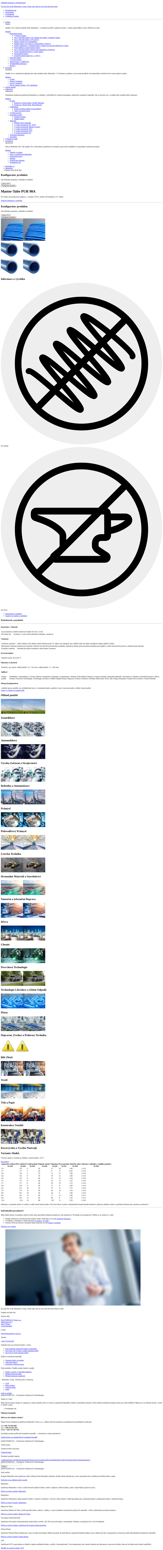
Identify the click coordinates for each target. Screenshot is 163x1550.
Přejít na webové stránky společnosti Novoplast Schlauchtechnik (23, 1525)
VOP (7, 1383)
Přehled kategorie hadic (13, 1374)
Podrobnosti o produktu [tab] (13, 614)
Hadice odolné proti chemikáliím (25, 42)
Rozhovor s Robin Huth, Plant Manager (28, 105)
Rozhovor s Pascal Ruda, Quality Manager (29, 103)
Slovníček (13, 137)
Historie (12, 158)
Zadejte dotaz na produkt (9, 1437)
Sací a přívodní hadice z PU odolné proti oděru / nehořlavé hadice (37, 38)
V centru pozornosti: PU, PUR (25, 125)
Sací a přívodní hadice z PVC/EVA (26, 40)
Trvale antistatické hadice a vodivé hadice (28, 52)
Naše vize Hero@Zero (22, 111)
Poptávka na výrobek (8, 1226)
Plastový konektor (16, 81)
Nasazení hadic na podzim (14, 1360)
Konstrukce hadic (16, 115)
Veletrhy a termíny (16, 152)
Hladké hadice (19, 119)
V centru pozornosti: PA (22, 133)
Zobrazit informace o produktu (11, 201)
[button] (10, 10)
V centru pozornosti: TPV (23, 131)
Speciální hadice (15, 58)
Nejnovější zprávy (16, 156)
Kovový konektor (16, 83)
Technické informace (17, 135)
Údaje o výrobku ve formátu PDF (13, 690)
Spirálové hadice (20, 117)
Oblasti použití (10, 87)
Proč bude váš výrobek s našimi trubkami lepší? (22, 1351)
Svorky (12, 79)
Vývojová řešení (15, 60)
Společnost (9, 141)
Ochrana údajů (10, 1387)
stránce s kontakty (54, 1223)
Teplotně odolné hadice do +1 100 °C (27, 56)
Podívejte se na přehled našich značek (14, 1480)
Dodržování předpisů (17, 160)
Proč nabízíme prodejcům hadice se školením (21, 1349)
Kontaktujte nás (15, 162)
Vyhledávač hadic (11, 139)
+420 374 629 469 (7, 1341)
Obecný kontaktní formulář (27, 1437)
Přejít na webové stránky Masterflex (13, 1491)
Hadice (7, 22)
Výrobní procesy (16, 113)
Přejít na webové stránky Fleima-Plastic (14, 1537)
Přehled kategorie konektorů (15, 1376)
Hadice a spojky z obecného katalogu (18, 1372)
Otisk (7, 1389)
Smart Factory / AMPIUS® (19, 62)
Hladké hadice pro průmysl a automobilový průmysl (32, 44)
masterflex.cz (10, 166)
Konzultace (5, 1162)
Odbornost (9, 89)
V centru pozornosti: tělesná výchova (27, 127)
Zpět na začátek (6, 1393)
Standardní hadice (16, 34)
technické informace (64, 1219)
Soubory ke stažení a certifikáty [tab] (16, 616)
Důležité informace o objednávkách (13, 3)
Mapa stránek (10, 1385)
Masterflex (9, 168)
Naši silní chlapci (11, 1362)
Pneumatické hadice (21, 54)
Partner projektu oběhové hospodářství (27, 109)
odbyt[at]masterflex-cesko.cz (11, 1334)
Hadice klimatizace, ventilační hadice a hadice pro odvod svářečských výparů (41, 46)
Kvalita (12, 101)
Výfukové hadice (20, 36)
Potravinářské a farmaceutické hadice (27, 48)
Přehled (8, 32)
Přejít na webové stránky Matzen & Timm (15, 1514)
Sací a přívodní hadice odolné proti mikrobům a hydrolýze (34, 50)
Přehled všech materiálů (22, 123)
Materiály (13, 121)
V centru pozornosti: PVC (23, 129)
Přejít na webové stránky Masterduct (13, 1503)
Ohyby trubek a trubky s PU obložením (23, 85)
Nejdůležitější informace (18, 64)
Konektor (8, 68)
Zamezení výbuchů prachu (14, 1364)
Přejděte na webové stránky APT (12, 1548)
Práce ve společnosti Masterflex (21, 154)
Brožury (13, 66)
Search (4, 1466)
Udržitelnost (14, 107)
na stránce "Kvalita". (42, 1221)
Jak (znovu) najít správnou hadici (16, 1353)
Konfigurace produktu (8, 186)
